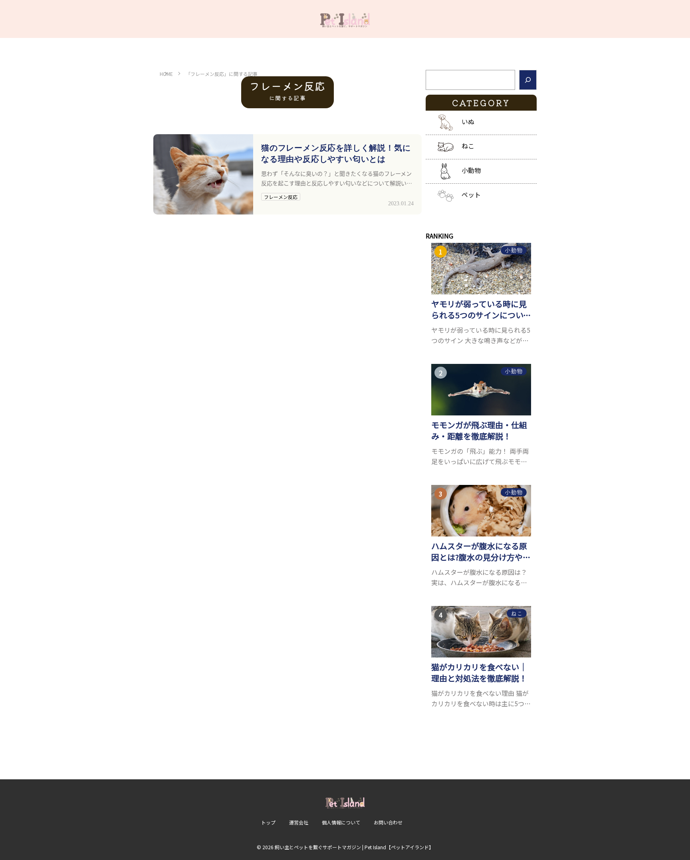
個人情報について (341, 822)
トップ (268, 822)
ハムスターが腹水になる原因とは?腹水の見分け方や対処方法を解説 (481, 551)
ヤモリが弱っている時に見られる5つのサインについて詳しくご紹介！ (481, 309)
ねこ (468, 146)
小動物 (471, 170)
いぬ (468, 121)
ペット (471, 194)
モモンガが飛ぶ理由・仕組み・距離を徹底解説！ (479, 430)
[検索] (528, 80)
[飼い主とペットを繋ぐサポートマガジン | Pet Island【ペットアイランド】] (345, 19)
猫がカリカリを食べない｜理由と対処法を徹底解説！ (479, 672)
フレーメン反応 (280, 196)
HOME (166, 73)
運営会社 (298, 822)
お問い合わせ (388, 822)
